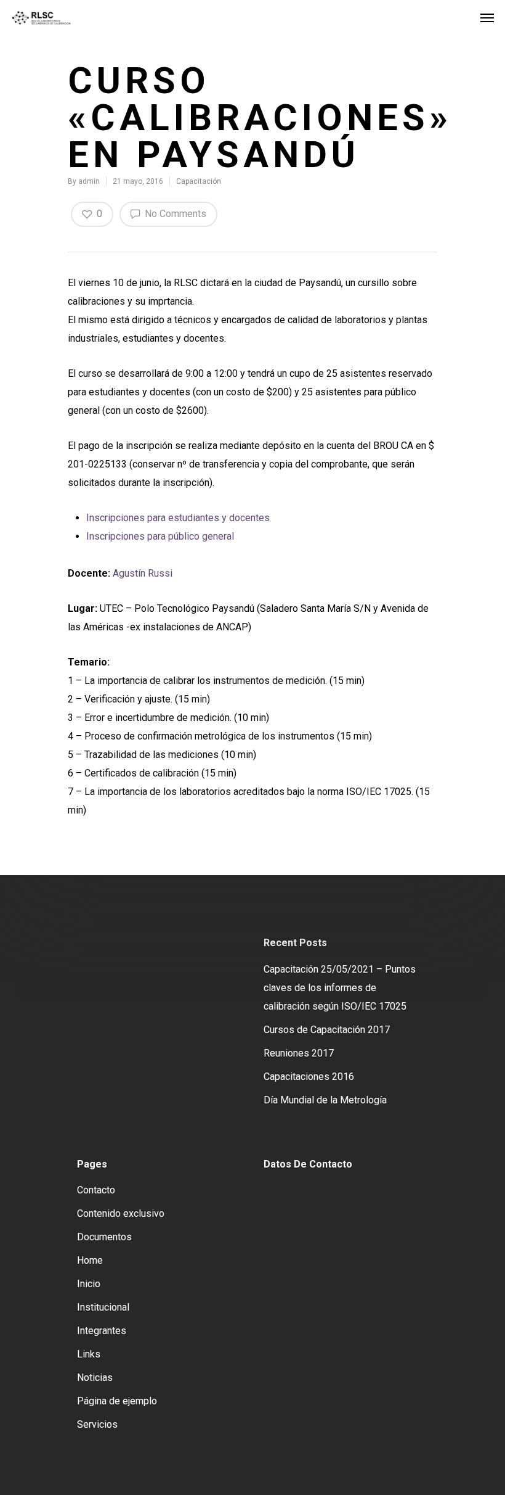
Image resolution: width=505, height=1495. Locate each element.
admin (89, 181)
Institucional (103, 1307)
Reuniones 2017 (299, 1053)
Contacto (96, 1190)
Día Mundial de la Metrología (325, 1100)
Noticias (95, 1377)
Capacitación (198, 181)
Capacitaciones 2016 (309, 1076)
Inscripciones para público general (160, 536)
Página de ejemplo (117, 1401)
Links (88, 1354)
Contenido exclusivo (120, 1213)
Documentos (104, 1237)
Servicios (97, 1424)
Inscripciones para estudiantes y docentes (178, 518)
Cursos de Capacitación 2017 (327, 1030)
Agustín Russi (142, 573)
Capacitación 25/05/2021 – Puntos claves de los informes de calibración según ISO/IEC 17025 (340, 987)
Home (90, 1260)
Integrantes (101, 1330)
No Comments (174, 214)
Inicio (88, 1284)
